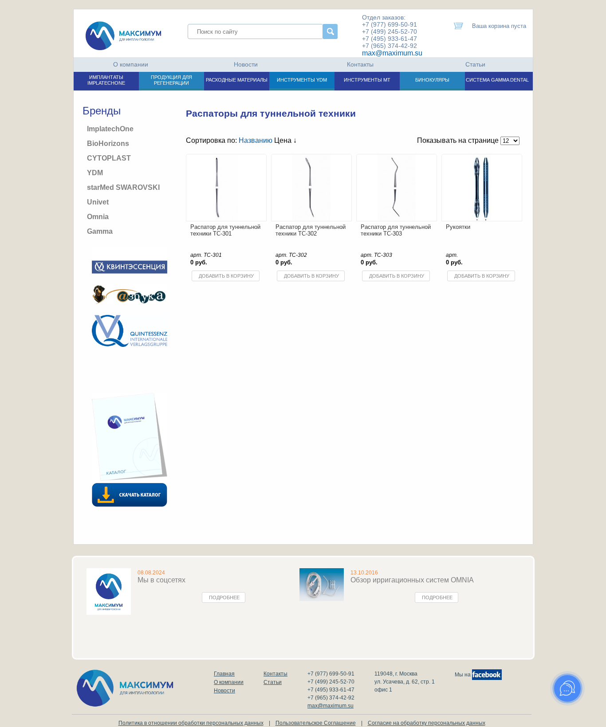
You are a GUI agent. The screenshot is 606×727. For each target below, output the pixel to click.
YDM (95, 173)
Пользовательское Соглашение (315, 723)
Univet (98, 202)
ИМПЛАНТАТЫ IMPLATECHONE (106, 80)
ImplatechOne (110, 129)
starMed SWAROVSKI (123, 187)
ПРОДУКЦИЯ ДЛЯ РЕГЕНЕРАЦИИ (171, 80)
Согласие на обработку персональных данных (426, 723)
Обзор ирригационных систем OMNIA (412, 580)
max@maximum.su (392, 53)
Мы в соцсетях (161, 580)
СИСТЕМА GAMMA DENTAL (497, 80)
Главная (224, 674)
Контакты (360, 64)
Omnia (98, 216)
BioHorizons (108, 143)
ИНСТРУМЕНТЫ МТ (367, 80)
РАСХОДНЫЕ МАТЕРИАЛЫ (237, 80)
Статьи (475, 64)
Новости (246, 64)
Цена (283, 140)
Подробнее (224, 597)
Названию (255, 140)
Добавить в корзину (226, 276)
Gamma (100, 231)
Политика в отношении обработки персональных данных (191, 723)
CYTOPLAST (109, 158)
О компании (130, 64)
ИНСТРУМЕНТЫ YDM (302, 80)
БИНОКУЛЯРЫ (432, 80)
